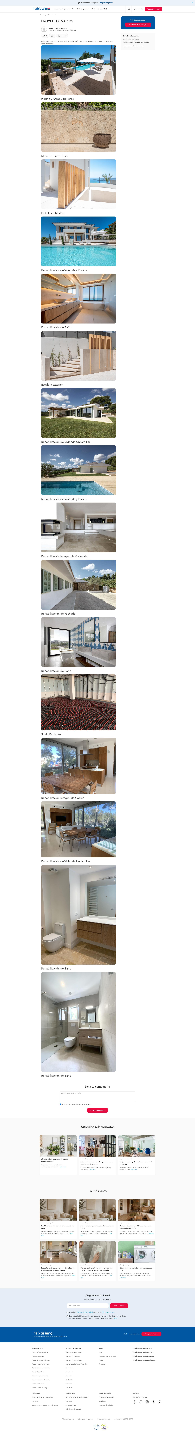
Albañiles (69, 1384)
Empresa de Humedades (74, 1360)
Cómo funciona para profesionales (77, 1397)
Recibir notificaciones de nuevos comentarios (76, 1104)
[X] (147, 1402)
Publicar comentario (97, 1110)
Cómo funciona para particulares (42, 1397)
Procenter (102, 1364)
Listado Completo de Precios (142, 1348)
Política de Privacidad (85, 1312)
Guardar (63, 36)
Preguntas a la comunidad (107, 1356)
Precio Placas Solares (39, 1372)
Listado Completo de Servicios (143, 1352)
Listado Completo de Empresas (143, 1356)
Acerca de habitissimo (106, 1397)
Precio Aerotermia (38, 1356)
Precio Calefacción (38, 1384)
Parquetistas (69, 1368)
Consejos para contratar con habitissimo (45, 1405)
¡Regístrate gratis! (106, 3)
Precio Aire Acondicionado (41, 1368)
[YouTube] (153, 1402)
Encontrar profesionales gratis (138, 25)
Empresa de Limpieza (73, 1356)
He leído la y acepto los (91, 1312)
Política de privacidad (85, 1419)
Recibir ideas (119, 1306)
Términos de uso (108, 1312)
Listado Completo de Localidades (144, 1360)
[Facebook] (141, 1402)
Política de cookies (103, 1419)
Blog (44, 15)
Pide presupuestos (153, 9)
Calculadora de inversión (74, 1409)
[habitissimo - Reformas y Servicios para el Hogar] (42, 9)
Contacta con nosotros (140, 1397)
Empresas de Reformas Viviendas (76, 1364)
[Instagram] (134, 1402)
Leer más (63, 1167)
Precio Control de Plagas (40, 1388)
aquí (115, 1318)
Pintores (68, 1376)
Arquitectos (69, 1388)
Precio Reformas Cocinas (40, 1376)
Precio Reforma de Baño (40, 1352)
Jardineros (69, 1372)
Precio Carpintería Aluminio (41, 1380)
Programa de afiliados (106, 1405)
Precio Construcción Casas (40, 1364)
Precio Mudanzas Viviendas (41, 1360)
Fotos (101, 1360)
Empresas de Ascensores (74, 1352)
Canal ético (102, 1401)
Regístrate (35, 1401)
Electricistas (69, 1380)
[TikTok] (159, 1402)
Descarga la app (71, 1405)
